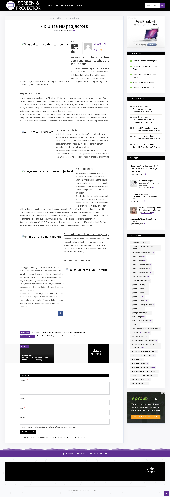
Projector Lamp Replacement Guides (63, 336)
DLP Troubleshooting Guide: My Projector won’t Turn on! (143, 109)
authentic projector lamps (142, 273)
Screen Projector (137, 201)
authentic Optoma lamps (141, 265)
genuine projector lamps (142, 321)
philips (135, 355)
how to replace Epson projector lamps (146, 329)
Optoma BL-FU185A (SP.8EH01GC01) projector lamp (143, 346)
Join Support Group (64, 6)
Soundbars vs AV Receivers (143, 88)
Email (22, 408)
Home (49, 6)
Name (22, 398)
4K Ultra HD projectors (71, 18)
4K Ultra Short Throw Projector (74, 332)
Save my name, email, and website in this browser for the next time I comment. (49, 427)
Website (22, 417)
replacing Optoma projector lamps (144, 371)
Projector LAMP (147, 355)
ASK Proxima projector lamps (143, 253)
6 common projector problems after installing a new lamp (149, 183)
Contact (80, 6)
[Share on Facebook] (60, 315)
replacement (137, 359)
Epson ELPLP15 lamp (140, 285)
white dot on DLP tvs (139, 383)
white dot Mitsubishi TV (140, 379)
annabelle (140, 174)
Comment (24, 380)
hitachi (135, 325)
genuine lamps (138, 317)
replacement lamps (140, 363)
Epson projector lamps (141, 313)
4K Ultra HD (35, 332)
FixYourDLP (46, 336)
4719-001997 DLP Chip (140, 242)
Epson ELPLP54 (138, 309)
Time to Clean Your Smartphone (145, 61)
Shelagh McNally (67, 31)
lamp (147, 333)
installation (137, 333)
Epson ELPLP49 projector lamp (143, 305)
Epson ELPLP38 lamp (140, 289)
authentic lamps (139, 261)
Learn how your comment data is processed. (68, 437)
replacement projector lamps (143, 367)
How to (9, 465)
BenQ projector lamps (140, 277)
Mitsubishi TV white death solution (144, 341)
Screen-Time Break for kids (144, 82)
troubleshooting (150, 375)
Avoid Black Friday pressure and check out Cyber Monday (35, 359)
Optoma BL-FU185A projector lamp (144, 351)
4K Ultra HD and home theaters (51, 332)
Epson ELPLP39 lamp (140, 293)
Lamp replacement (140, 337)
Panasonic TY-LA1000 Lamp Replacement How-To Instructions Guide (143, 196)
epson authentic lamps (141, 281)
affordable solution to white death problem (143, 247)
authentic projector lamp (141, 269)
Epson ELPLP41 (138, 297)
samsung (136, 375)
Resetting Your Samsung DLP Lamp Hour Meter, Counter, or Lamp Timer (144, 169)
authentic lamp (138, 257)
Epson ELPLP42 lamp (140, 301)
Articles (59, 18)
